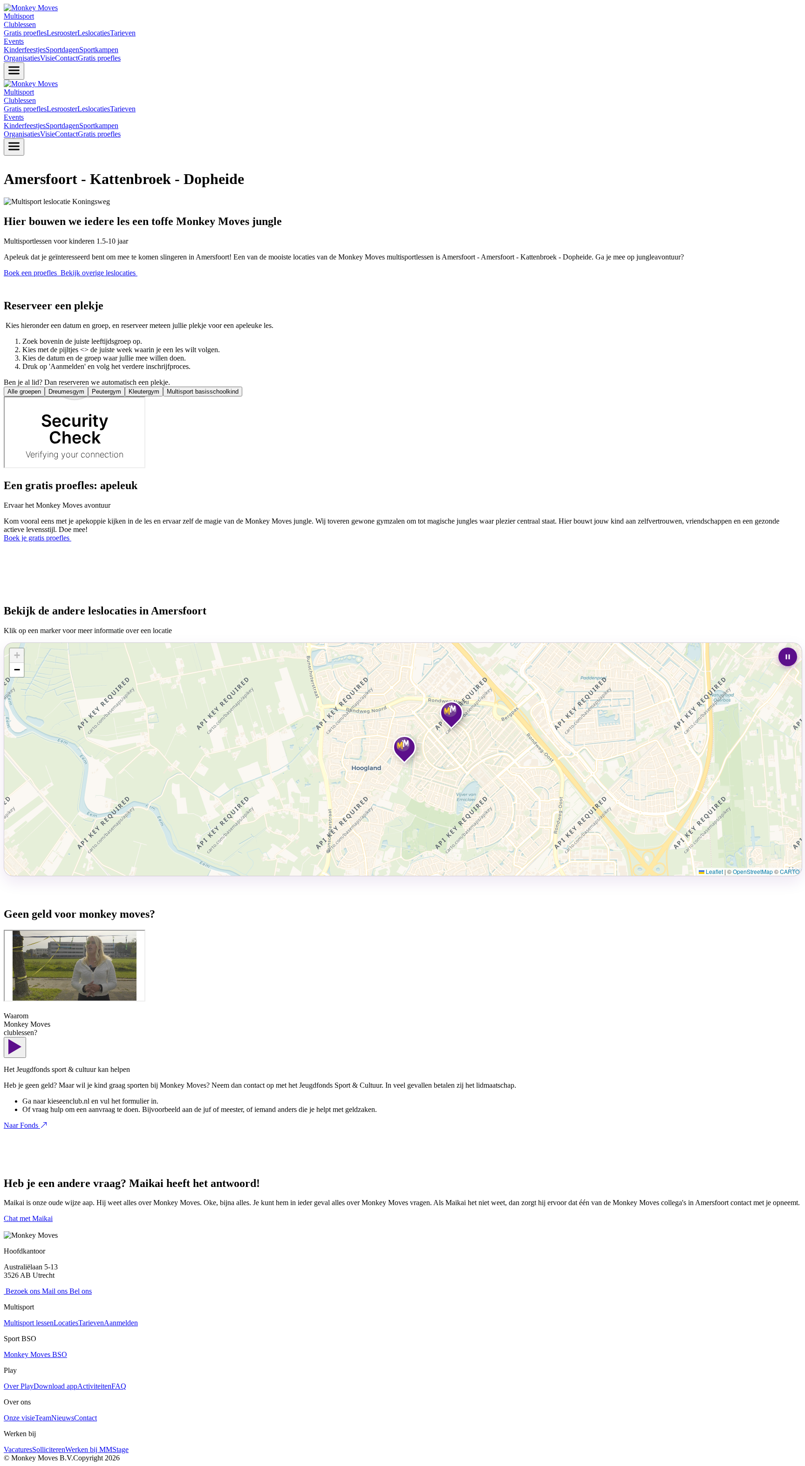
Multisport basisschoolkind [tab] (203, 391)
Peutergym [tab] (106, 391)
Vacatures (18, 1449)
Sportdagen (62, 50)
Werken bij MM (88, 1449)
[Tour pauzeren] (787, 657)
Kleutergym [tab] (144, 391)
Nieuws (62, 1418)
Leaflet (713, 871)
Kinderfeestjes (25, 50)
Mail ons (54, 1291)
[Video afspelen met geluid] (15, 1047)
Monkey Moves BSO (35, 1354)
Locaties (66, 1323)
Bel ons (80, 1291)
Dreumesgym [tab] (66, 391)
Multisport (19, 16)
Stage (120, 1449)
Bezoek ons (22, 1291)
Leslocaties (93, 33)
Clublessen (20, 24)
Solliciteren (48, 1449)
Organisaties (22, 58)
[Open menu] (14, 71)
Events (14, 41)
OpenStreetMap (753, 871)
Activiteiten (94, 1386)
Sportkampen (98, 50)
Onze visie (19, 1418)
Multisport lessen (29, 1323)
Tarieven (123, 33)
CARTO (789, 871)
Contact (66, 58)
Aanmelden (121, 1323)
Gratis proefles (25, 33)
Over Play (19, 1386)
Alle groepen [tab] (24, 391)
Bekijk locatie (423, 716)
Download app (55, 1386)
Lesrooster (62, 33)
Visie (47, 58)
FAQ (118, 1386)
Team (43, 1418)
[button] (403, 748)
